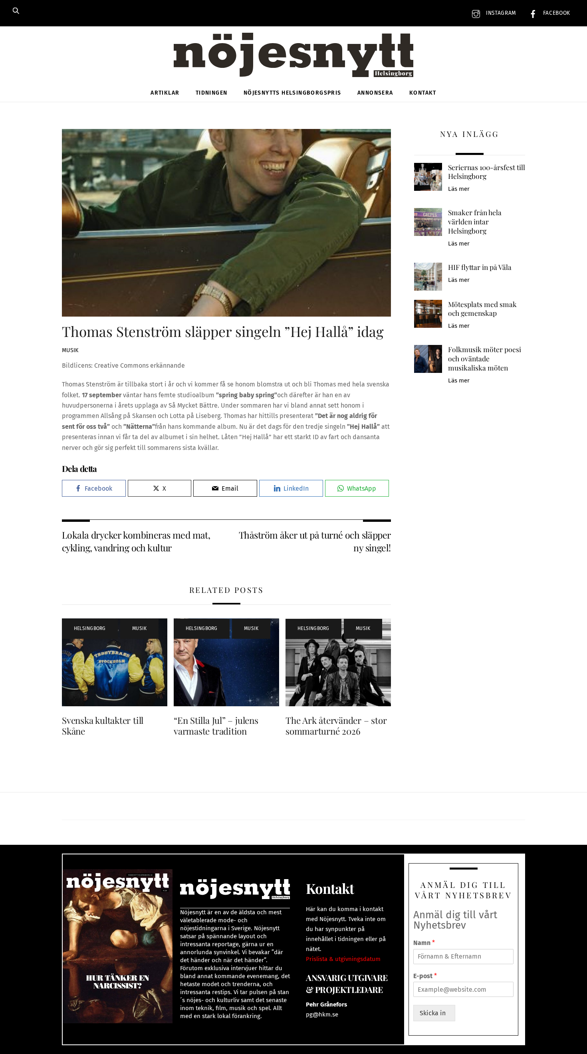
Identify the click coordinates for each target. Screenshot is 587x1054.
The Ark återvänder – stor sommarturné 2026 (336, 725)
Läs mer (459, 188)
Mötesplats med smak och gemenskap (482, 309)
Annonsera (375, 92)
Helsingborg (90, 628)
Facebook (555, 13)
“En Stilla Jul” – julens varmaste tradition (216, 725)
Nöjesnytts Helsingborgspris (292, 92)
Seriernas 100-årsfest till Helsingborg (486, 172)
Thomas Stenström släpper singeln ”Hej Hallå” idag (223, 331)
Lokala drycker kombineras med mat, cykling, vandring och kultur (136, 541)
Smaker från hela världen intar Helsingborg (475, 221)
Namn (424, 943)
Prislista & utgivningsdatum (343, 959)
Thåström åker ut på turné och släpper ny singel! (315, 541)
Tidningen (212, 92)
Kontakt (422, 92)
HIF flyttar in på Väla (480, 267)
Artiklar (165, 92)
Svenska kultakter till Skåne (102, 725)
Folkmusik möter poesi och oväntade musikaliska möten (484, 358)
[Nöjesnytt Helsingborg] (293, 63)
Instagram (500, 13)
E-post (425, 976)
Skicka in (434, 1013)
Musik (70, 350)
